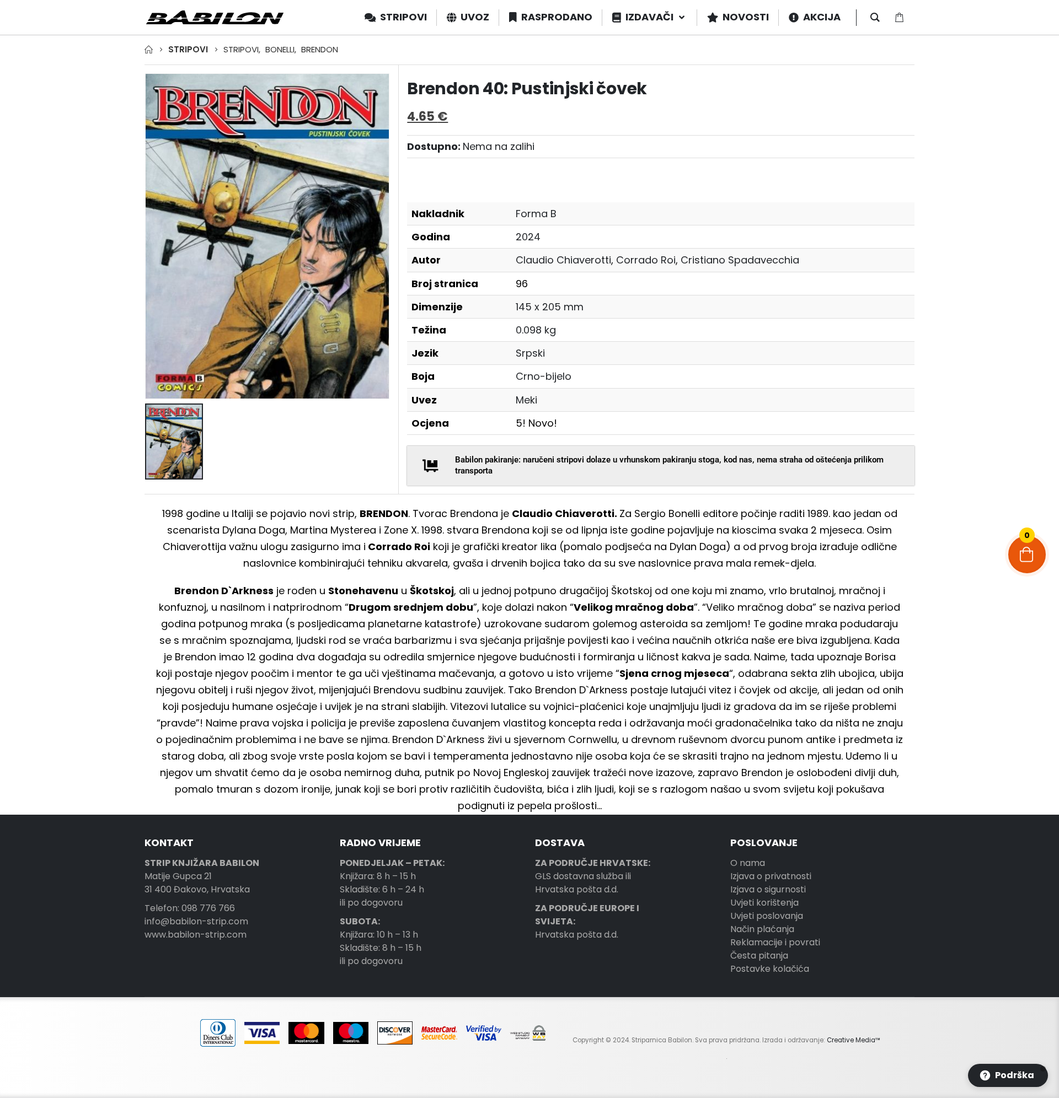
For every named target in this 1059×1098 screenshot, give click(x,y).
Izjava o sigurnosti (768, 889)
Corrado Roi (646, 260)
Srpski (530, 353)
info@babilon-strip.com (196, 921)
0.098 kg (536, 330)
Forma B (536, 213)
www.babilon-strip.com (196, 934)
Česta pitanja (759, 955)
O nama (747, 863)
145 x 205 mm (550, 307)
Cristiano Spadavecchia (740, 260)
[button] (1008, 1075)
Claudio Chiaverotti (563, 260)
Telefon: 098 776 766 (190, 908)
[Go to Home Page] (149, 49)
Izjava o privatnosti (770, 876)
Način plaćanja (762, 929)
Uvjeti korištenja (764, 902)
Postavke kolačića (769, 968)
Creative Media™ (853, 1040)
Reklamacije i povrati (775, 942)
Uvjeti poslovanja (766, 915)
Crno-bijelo (543, 376)
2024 (528, 237)
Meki (526, 400)
